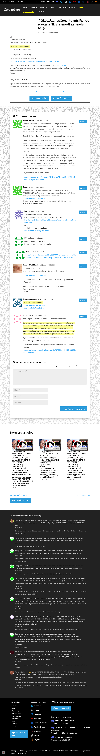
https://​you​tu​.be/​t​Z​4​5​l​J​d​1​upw (34, 305)
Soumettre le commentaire (74, 409)
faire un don (62, 65)
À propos (72, 7)
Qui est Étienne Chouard (35, 751)
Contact (41, 12)
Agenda (12, 84)
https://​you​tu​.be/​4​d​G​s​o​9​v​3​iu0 (34, 198)
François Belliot (20, 672)
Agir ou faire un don (61, 98)
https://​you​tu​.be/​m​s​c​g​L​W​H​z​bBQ (36, 231)
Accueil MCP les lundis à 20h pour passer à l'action (21, 2)
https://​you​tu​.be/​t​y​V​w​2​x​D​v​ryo (34, 308)
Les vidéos (15, 718)
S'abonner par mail (61, 708)
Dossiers (42, 7)
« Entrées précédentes (18, 495)
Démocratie (36, 84)
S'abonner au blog (39, 98)
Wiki (48, 2)
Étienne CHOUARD (21, 520)
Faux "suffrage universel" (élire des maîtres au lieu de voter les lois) (65, 84)
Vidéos (52, 7)
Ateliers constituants (23, 84)
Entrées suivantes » (83, 495)
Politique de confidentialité (69, 751)
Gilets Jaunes (14, 86)
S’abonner (15, 711)
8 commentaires (52, 32)
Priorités (32, 7)
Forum (43, 2)
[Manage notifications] (3, 752)
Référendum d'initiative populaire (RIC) (33, 86)
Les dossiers (16, 716)
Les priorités (16, 713)
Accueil (25, 7)
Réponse (82, 121)
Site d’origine (62, 7)
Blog (13, 721)
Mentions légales (51, 751)
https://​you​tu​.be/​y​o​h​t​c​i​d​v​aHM (34, 275)
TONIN (17, 652)
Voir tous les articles (20, 500)
